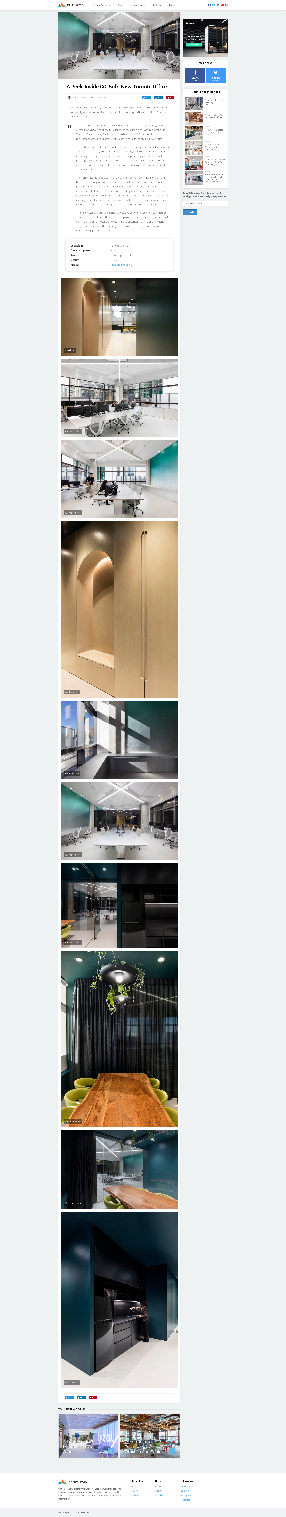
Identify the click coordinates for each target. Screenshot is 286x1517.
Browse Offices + (102, 5)
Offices (159, 1486)
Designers (160, 1490)
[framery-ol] (205, 38)
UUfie (85, 116)
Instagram (186, 1495)
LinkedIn (185, 1490)
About (172, 5)
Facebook (185, 1486)
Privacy (134, 1490)
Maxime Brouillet (121, 264)
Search (121, 5)
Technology (93, 97)
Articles (157, 5)
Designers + (139, 5)
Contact (134, 1495)
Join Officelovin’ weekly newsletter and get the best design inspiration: (204, 194)
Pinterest (185, 1499)
